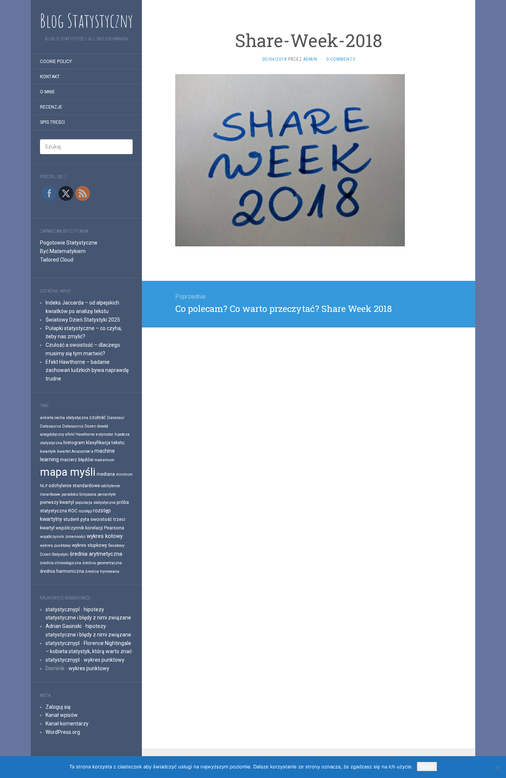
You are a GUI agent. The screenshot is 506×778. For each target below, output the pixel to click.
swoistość (101, 519)
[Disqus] (308, 420)
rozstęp (85, 511)
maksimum (104, 460)
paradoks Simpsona (78, 494)
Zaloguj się (58, 707)
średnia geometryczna (102, 563)
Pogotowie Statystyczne (68, 243)
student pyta (76, 519)
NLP (43, 485)
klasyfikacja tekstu (105, 442)
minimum (124, 474)
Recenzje (51, 107)
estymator (104, 434)
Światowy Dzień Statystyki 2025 (83, 320)
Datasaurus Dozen (79, 426)
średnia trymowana (102, 571)
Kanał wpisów (62, 715)
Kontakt (50, 76)
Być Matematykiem (63, 251)
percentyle (106, 494)
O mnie (47, 91)
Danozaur (115, 417)
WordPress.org (63, 732)
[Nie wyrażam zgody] (496, 767)
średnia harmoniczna (62, 571)
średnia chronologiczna (60, 563)
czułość (97, 417)
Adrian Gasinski (63, 626)
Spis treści (52, 122)
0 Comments (340, 59)
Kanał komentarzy (67, 724)
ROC (72, 510)
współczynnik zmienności (63, 536)
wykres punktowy (55, 545)
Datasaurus (50, 426)
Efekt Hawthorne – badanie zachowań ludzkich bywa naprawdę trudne (87, 370)
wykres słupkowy (89, 545)
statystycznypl (63, 609)
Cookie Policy (56, 61)
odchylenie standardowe (74, 485)
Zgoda (427, 766)
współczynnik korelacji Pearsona (90, 528)
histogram (74, 442)
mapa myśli (68, 472)
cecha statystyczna (71, 417)
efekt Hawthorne (80, 434)
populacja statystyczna (95, 502)
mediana (106, 474)
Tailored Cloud (56, 260)
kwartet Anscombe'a (75, 451)
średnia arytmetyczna (96, 554)
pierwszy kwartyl (57, 502)
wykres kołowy (105, 536)
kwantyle (48, 451)
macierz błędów (76, 459)
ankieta (46, 417)
